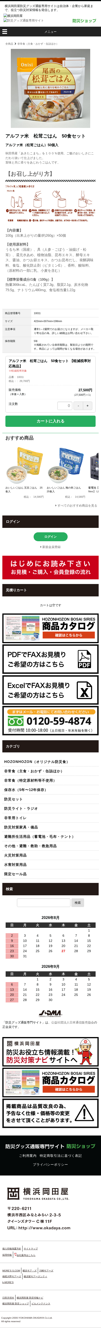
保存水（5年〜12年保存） (26, 790)
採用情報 (7, 1255)
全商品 (9, 43)
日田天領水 (8, 1297)
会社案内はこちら (26, 1255)
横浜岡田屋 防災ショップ (15, 1303)
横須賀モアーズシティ (35, 1276)
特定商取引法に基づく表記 (61, 1155)
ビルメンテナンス (40, 1303)
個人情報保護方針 (11, 1248)
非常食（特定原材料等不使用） (30, 780)
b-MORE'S (8, 1282)
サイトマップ (31, 1248)
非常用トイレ (15, 818)
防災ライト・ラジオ (21, 808)
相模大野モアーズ (11, 1276)
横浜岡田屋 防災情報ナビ (30, 1297)
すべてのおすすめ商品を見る (77, 505)
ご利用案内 (28, 1155)
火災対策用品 (15, 855)
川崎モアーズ (46, 1270)
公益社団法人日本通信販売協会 (72, 1022)
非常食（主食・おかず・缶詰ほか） (38, 43)
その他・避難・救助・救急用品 (30, 846)
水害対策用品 (15, 865)
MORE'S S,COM (11, 1270)
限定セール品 (15, 874)
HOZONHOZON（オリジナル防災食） (37, 762)
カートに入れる (51, 421)
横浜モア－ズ (30, 1270)
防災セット (13, 799)
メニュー (50, 31)
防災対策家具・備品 (21, 827)
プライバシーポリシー (50, 1164)
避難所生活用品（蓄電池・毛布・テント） (40, 836)
